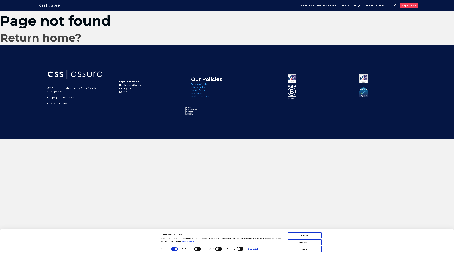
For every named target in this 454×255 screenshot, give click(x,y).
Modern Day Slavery (201, 96)
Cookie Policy (198, 90)
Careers (380, 5)
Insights (358, 5)
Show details (253, 249)
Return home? (40, 37)
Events (369, 5)
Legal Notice (197, 93)
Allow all (304, 235)
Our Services (307, 5)
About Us (346, 5)
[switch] (197, 249)
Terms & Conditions (201, 84)
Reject (304, 249)
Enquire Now (408, 5)
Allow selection (304, 242)
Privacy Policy (198, 87)
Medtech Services (327, 5)
